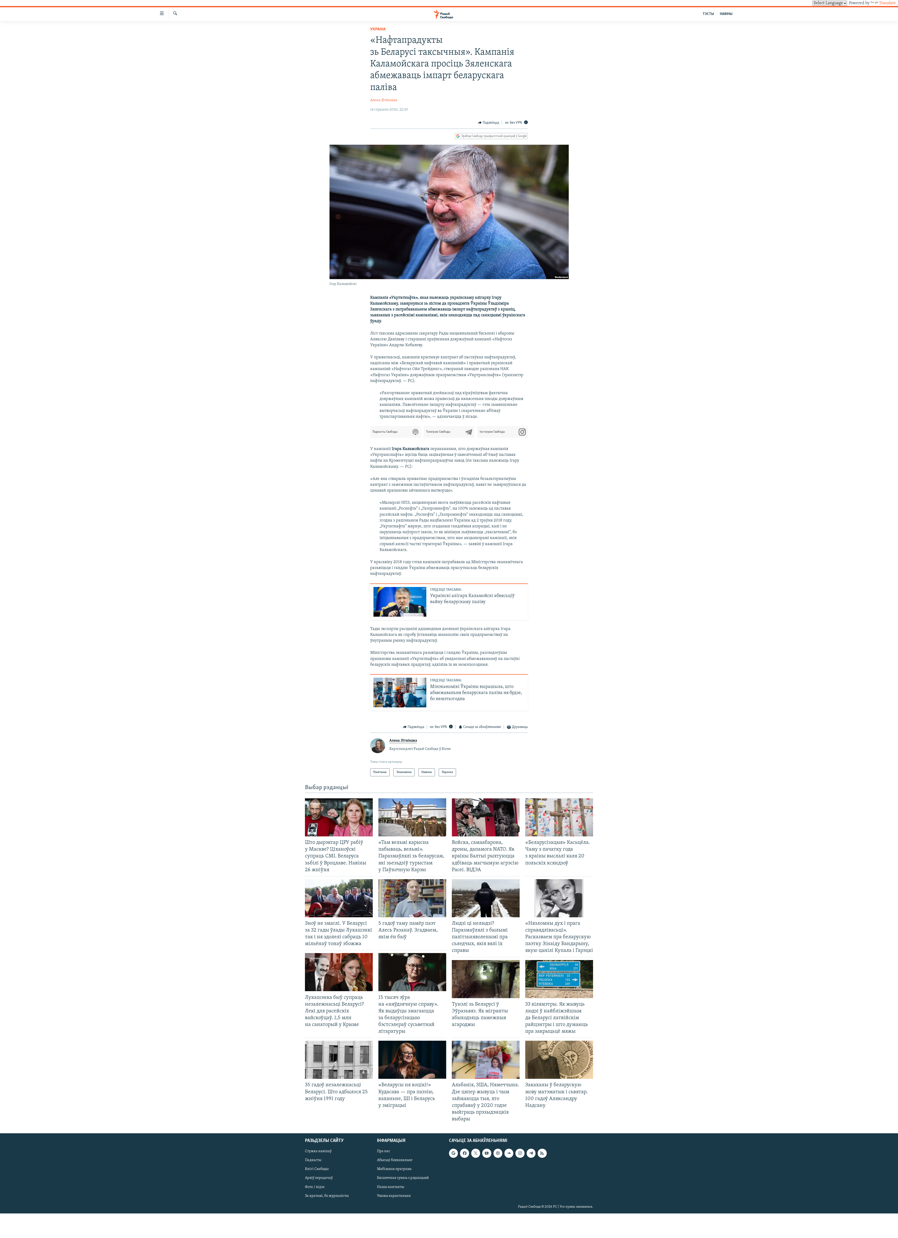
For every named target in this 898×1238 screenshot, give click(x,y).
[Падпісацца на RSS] (542, 1153)
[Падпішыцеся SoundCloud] (508, 1153)
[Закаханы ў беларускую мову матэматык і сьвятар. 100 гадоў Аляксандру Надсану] (559, 1060)
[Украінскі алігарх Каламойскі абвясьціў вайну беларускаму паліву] (399, 602)
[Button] (489, 123)
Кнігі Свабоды (317, 1169)
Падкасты (313, 1160)
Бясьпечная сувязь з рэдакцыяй (403, 1178)
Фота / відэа (315, 1187)
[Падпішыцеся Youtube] (486, 1153)
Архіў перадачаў (319, 1178)
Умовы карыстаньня (394, 1196)
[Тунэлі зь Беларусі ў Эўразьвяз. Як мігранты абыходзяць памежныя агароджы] (486, 979)
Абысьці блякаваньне (395, 1160)
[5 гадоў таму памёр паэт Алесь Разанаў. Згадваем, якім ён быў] (412, 898)
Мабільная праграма (394, 1169)
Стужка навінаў (318, 1151)
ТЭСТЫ (708, 14)
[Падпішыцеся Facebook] (464, 1153)
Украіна (378, 29)
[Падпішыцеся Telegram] (531, 1153)
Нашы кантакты (390, 1187)
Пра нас (383, 1151)
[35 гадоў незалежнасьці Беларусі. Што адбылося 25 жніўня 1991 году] (339, 1060)
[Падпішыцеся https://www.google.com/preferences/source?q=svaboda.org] (453, 1153)
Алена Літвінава (383, 100)
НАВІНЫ (726, 14)
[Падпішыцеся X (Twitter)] (475, 1153)
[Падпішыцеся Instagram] (519, 1153)
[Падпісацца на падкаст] (497, 1153)
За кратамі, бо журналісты (327, 1196)
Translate (887, 3)
